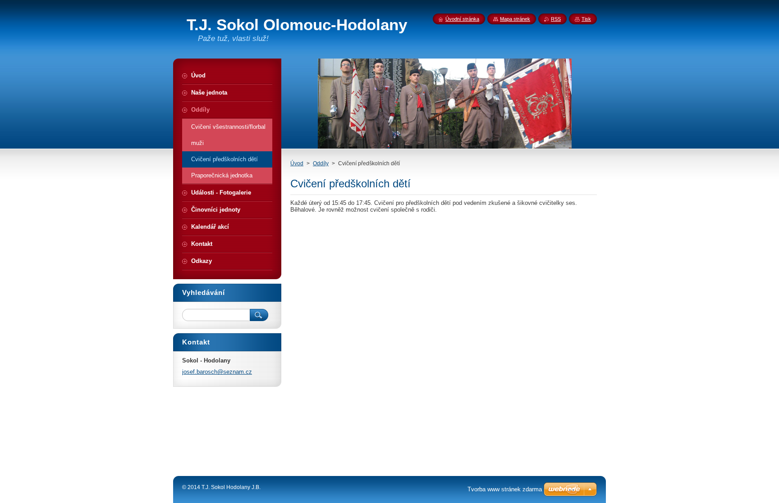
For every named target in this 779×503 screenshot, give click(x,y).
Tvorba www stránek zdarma (504, 489)
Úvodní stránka (462, 19)
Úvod (296, 163)
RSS (556, 19)
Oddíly (321, 163)
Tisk (586, 19)
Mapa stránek (515, 19)
